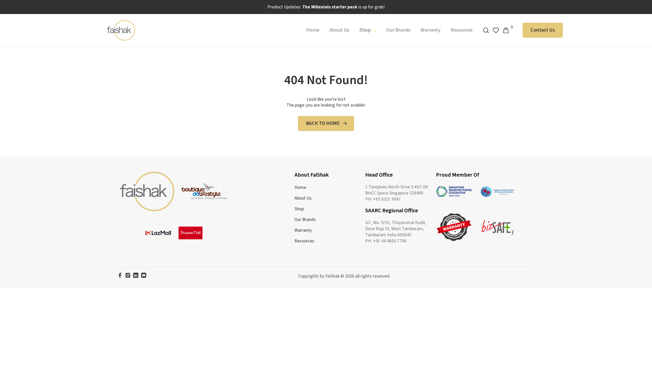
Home (312, 30)
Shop (365, 30)
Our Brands (398, 30)
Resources (461, 30)
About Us (339, 30)
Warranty (430, 30)
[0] (505, 30)
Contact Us (543, 30)
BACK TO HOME (323, 123)
